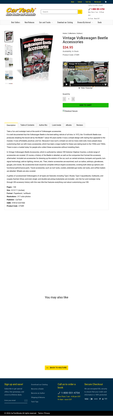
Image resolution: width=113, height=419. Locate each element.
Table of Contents (27, 125)
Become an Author (38, 393)
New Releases (29, 22)
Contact (80, 2)
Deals (100, 22)
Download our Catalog (65, 22)
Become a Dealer (37, 389)
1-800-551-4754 (98, 9)
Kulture (79, 33)
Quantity (66, 94)
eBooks (69, 125)
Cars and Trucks (45, 22)
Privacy (47, 413)
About (72, 2)
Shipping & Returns (38, 397)
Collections (72, 33)
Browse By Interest (84, 22)
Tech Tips (88, 2)
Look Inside (56, 125)
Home (65, 33)
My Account (97, 2)
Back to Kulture (58, 368)
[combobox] (59, 12)
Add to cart (16, 346)
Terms (40, 413)
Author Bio (43, 125)
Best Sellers (15, 22)
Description (11, 125)
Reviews (79, 125)
